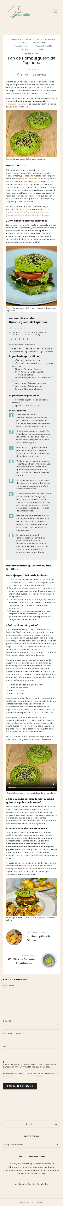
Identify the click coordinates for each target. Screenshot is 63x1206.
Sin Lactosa (41, 49)
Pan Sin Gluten (39, 42)
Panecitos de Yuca (15, 215)
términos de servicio (25, 1076)
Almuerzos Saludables (21, 39)
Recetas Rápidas (22, 46)
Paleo (24, 42)
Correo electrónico (14, 1033)
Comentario (10, 985)
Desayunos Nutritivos (46, 39)
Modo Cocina (29, 333)
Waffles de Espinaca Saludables (31, 960)
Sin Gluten (26, 49)
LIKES (24, 75)
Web (5, 1046)
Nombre (7, 1021)
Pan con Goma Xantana (37, 212)
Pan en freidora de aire (37, 215)
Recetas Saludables (44, 46)
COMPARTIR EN (32, 69)
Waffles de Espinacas (27, 178)
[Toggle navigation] (55, 11)
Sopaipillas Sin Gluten (31, 937)
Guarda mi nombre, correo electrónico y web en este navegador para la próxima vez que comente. (31, 1066)
